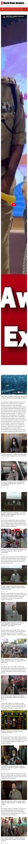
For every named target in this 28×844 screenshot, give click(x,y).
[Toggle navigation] (2, 9)
